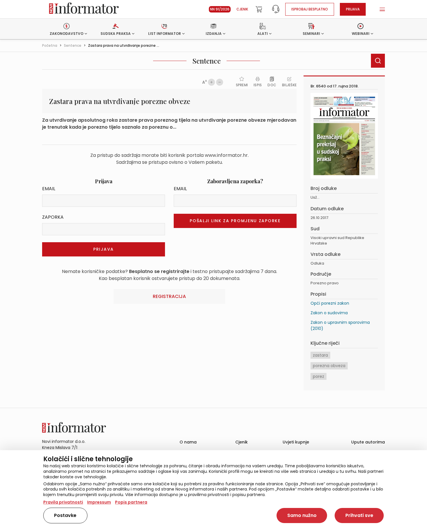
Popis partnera (131, 502)
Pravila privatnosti (63, 502)
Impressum (99, 502)
